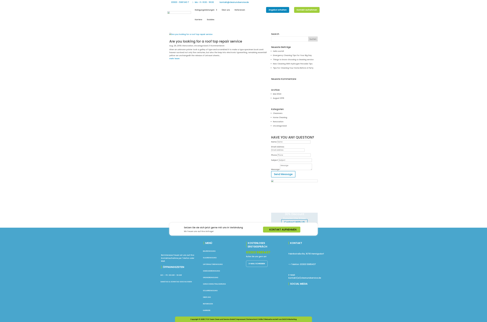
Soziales (210, 19)
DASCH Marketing (289, 319)
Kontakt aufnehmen (307, 10)
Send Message (283, 174)
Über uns (226, 10)
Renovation (188, 45)
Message (275, 169)
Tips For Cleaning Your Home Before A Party (293, 68)
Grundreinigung (210, 277)
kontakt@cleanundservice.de (234, 2)
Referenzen (240, 10)
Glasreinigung (210, 257)
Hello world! (278, 51)
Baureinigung (209, 251)
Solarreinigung (210, 290)
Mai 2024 (277, 94)
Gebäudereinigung (211, 271)
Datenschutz (252, 319)
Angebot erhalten (278, 10)
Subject (274, 160)
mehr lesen (174, 58)
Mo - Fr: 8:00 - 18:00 (204, 2)
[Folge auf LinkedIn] (307, 2)
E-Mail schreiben (257, 263)
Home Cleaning (280, 117)
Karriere (198, 19)
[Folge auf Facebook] (302, 2)
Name (274, 142)
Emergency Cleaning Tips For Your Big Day (292, 55)
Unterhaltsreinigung (213, 264)
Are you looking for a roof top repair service (205, 41)
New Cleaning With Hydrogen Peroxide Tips (292, 63)
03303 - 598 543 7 (180, 2)
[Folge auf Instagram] (312, 2)
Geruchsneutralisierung (214, 284)
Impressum (240, 319)
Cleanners (277, 113)
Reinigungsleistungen (204, 10)
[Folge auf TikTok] (318, 2)
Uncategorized (201, 45)
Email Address (277, 147)
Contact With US (294, 222)
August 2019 (278, 98)
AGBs (261, 319)
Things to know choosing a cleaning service (293, 59)
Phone (274, 155)
